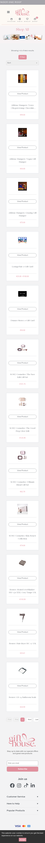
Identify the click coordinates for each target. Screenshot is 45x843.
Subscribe (22, 769)
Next (29, 719)
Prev (16, 719)
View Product (22, 94)
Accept (22, 839)
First (9, 719)
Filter (22, 57)
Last (36, 719)
